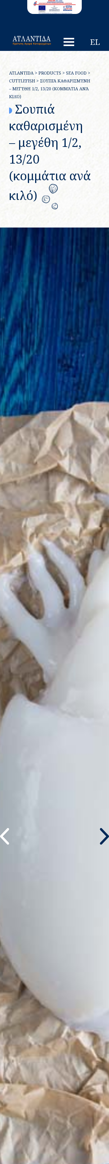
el (95, 41)
